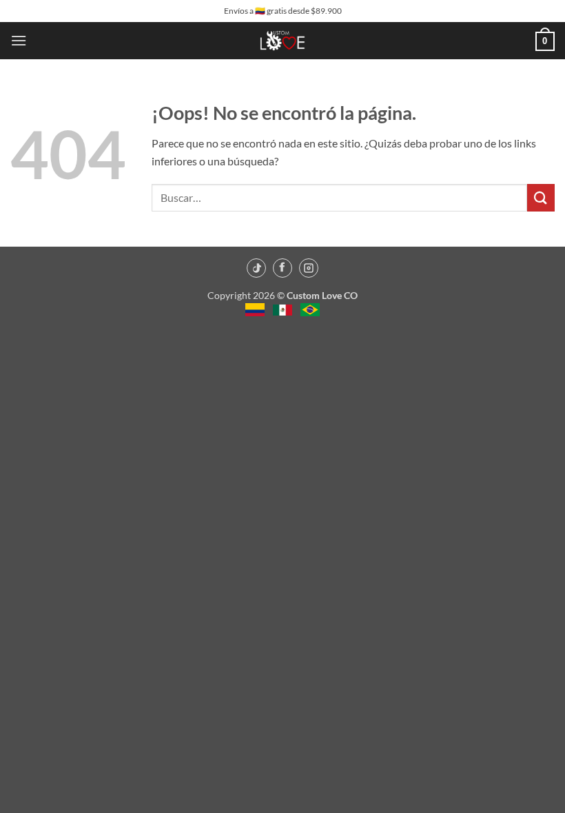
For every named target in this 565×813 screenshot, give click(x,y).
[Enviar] (541, 197)
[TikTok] (256, 268)
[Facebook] (282, 268)
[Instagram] (308, 268)
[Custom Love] (283, 40)
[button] (18, 40)
